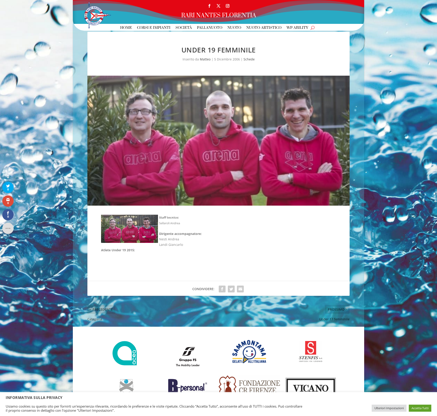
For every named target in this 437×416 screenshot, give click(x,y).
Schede (249, 59)
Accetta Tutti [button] (420, 408)
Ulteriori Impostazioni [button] (389, 408)
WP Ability (297, 28)
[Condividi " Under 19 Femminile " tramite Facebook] (222, 289)
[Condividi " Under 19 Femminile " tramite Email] (240, 289)
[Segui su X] (218, 6)
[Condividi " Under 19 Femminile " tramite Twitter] (231, 289)
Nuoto (234, 28)
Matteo (205, 59)
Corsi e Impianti (153, 28)
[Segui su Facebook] (209, 6)
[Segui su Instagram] (227, 6)
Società (183, 28)
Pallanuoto (209, 28)
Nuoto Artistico (264, 28)
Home (126, 28)
